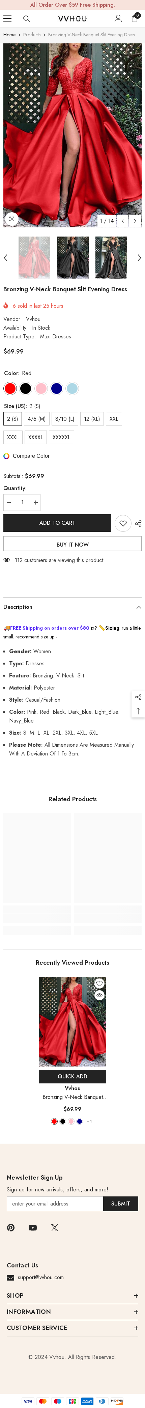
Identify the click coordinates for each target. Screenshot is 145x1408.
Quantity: (15, 488)
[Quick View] (99, 995)
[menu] (7, 18)
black (62, 1121)
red (54, 1121)
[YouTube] (32, 1227)
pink (71, 1121)
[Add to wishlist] (123, 523)
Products (31, 34)
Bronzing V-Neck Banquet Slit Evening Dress (72, 1097)
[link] (37, 918)
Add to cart (57, 523)
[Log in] (118, 18)
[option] (72, 135)
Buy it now (73, 545)
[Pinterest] (10, 1227)
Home (9, 34)
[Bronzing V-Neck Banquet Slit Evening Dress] (72, 1022)
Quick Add (72, 1076)
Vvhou (33, 319)
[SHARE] (137, 524)
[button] (122, 221)
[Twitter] (54, 1227)
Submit (120, 1204)
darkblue (79, 1121)
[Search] (27, 19)
